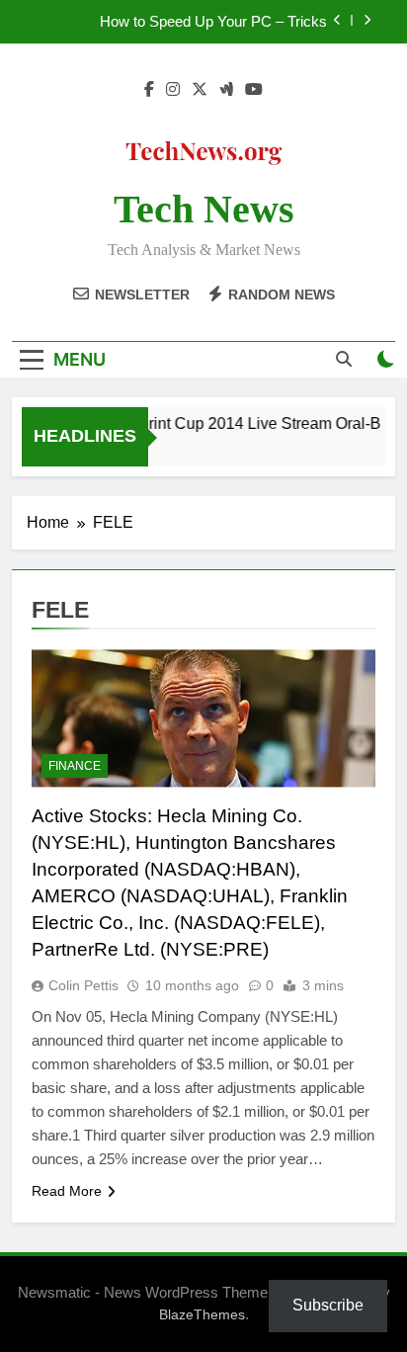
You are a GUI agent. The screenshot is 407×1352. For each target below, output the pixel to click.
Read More (67, 1191)
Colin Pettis (83, 985)
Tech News (204, 209)
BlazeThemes (202, 1314)
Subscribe (328, 1305)
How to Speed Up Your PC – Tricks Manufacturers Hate (213, 22)
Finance (74, 766)
